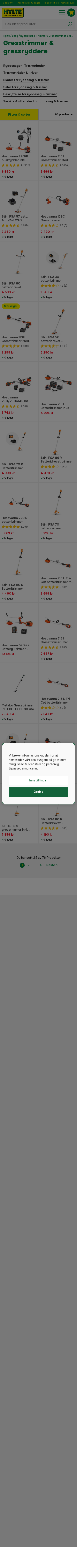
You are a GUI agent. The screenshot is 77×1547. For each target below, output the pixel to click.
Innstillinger (38, 780)
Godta (39, 792)
